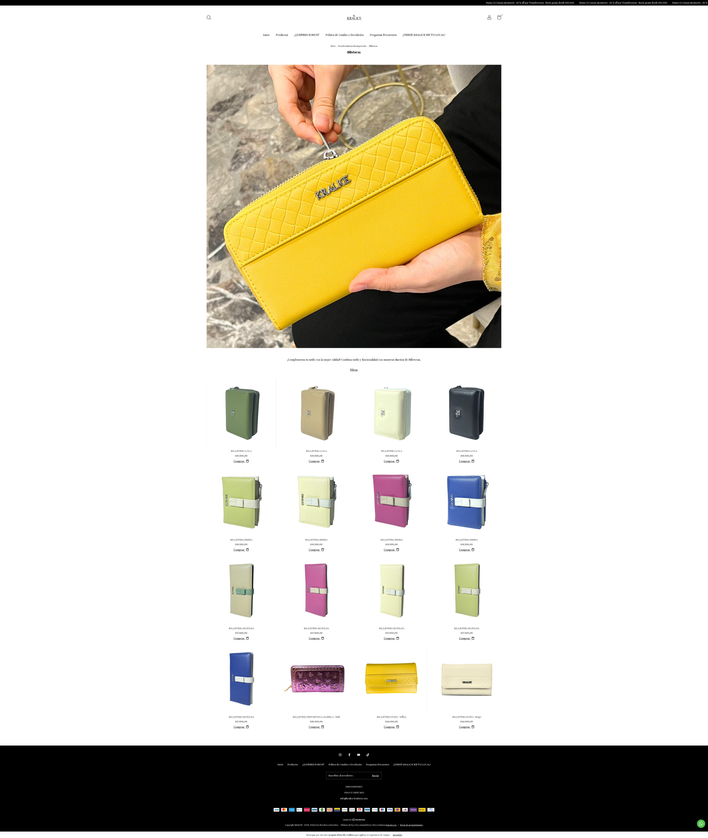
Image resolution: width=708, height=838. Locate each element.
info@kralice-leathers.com (354, 798)
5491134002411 (354, 786)
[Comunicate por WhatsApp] (701, 824)
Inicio (266, 35)
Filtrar (354, 369)
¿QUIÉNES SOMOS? (306, 35)
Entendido (397, 835)
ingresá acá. (391, 825)
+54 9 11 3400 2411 (354, 792)
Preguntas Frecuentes (383, 35)
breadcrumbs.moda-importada (352, 46)
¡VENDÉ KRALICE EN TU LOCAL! (424, 35)
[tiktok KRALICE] (367, 754)
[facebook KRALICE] (349, 754)
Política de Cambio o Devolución (345, 35)
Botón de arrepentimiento (411, 825)
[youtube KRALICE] (358, 754)
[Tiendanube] (354, 820)
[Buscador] (210, 18)
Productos (282, 35)
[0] (498, 18)
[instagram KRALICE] (340, 754)
